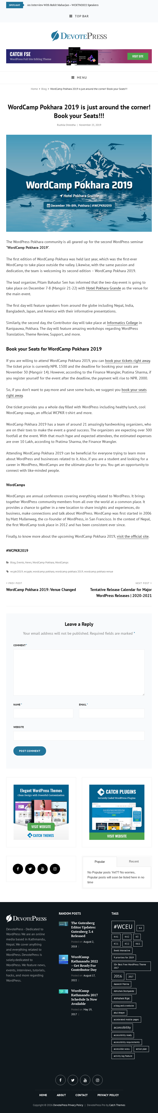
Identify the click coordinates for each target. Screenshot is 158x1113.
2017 (130, 976)
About (61, 1095)
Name (17, 704)
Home (34, 89)
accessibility (122, 1027)
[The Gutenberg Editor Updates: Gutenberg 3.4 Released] (63, 923)
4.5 (137, 936)
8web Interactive (122, 950)
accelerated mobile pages (126, 1019)
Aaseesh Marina (121, 984)
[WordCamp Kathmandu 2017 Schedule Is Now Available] (63, 991)
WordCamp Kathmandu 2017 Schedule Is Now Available (84, 997)
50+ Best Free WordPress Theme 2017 (130, 966)
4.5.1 (116, 943)
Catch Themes (117, 1105)
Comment (20, 645)
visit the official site (133, 536)
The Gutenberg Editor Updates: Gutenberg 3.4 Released (83, 929)
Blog (44, 89)
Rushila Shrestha (66, 125)
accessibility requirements (127, 1042)
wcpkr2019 (16, 571)
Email (83, 704)
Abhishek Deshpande (124, 991)
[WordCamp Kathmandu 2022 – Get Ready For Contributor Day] (63, 959)
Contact (82, 1095)
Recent (134, 861)
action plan (141, 1048)
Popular (100, 861)
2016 (118, 976)
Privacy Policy (108, 1095)
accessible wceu (122, 1048)
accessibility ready (123, 1035)
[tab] (100, 862)
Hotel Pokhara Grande (103, 288)
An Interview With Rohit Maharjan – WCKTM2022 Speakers (63, 5)
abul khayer (119, 1012)
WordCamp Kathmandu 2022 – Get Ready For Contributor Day (84, 963)
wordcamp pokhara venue (98, 571)
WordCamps (61, 562)
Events (20, 562)
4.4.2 (127, 936)
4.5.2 (127, 943)
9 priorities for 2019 (124, 957)
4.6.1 (138, 943)
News (28, 562)
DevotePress (60, 1105)
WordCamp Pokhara (43, 562)
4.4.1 (116, 936)
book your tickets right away (127, 360)
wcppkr (28, 571)
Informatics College (122, 322)
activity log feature (123, 1055)
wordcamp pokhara (43, 571)
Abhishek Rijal (122, 998)
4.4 (140, 928)
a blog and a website (124, 1005)
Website (18, 727)
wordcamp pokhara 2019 (69, 571)
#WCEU (123, 926)
